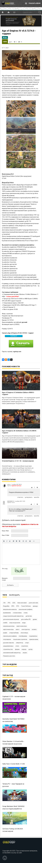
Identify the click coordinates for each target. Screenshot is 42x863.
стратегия (24, 646)
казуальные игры (8, 626)
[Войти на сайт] (2, 12)
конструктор (26, 629)
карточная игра (22, 626)
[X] (11, 359)
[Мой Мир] (8, 359)
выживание (7, 612)
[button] (32, 487)
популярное (7, 639)
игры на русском (14, 622)
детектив (29, 616)
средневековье (8, 646)
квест (17, 629)
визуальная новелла (10, 609)
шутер (30, 649)
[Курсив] (6, 541)
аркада (35, 606)
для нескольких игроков (11, 619)
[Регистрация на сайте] (8, 12)
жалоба (36, 497)
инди (23, 622)
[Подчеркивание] (9, 541)
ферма (17, 649)
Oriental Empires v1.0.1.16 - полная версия (18, 461)
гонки (25, 612)
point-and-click (33, 603)
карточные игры (8, 629)
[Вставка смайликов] (30, 541)
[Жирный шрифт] (3, 541)
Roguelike (6, 606)
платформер (23, 636)
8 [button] (11, 42)
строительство (8, 649)
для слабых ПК (26, 619)
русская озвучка (8, 642)
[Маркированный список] (23, 541)
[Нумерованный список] (26, 541)
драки (35, 619)
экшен (25, 652)
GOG (14, 603)
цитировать (29, 497)
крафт (5, 632)
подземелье (33, 636)
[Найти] (39, 12)
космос (34, 629)
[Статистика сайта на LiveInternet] (6, 847)
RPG (13, 606)
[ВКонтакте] (3, 359)
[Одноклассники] (6, 359)
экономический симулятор (12, 652)
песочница (24, 632)
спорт (27, 642)
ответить (20, 497)
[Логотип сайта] (7, 3)
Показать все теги (9, 656)
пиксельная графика (10, 636)
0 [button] (16, 42)
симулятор (19, 642)
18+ (4, 603)
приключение (33, 639)
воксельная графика (25, 609)
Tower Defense (26, 606)
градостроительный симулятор (13, 616)
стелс (17, 646)
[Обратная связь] (14, 12)
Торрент (13, 336)
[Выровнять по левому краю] (13, 541)
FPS (9, 603)
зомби (5, 622)
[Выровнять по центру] (16, 541)
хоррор (24, 649)
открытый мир (14, 632)
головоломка (17, 612)
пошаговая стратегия (20, 639)
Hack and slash (22, 603)
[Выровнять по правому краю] (19, 541)
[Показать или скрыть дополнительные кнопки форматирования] (33, 541)
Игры (5, 37)
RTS (17, 606)
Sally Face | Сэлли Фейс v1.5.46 (13, 764)
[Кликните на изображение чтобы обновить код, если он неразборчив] (19, 574)
